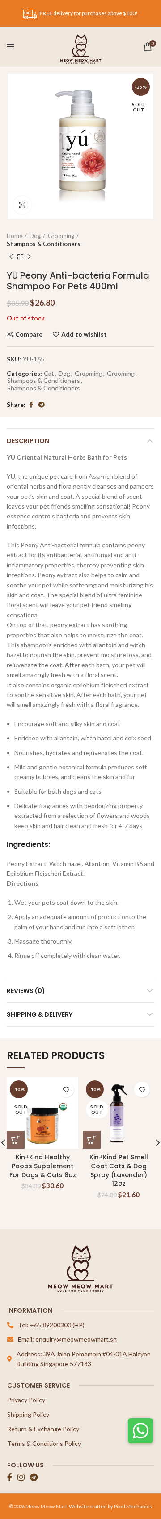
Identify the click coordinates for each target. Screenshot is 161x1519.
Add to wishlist (84, 334)
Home (14, 235)
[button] (140, 1430)
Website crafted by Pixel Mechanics (110, 1506)
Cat (49, 373)
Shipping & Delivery (39, 1014)
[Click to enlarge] (22, 205)
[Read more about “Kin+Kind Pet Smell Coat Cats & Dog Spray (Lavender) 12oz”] (92, 1140)
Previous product (11, 256)
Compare (28, 334)
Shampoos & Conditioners (43, 243)
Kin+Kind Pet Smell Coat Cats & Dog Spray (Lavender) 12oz (118, 1170)
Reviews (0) (26, 990)
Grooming (61, 235)
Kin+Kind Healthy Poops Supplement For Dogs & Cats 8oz (42, 1166)
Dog (35, 235)
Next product (29, 256)
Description (28, 440)
